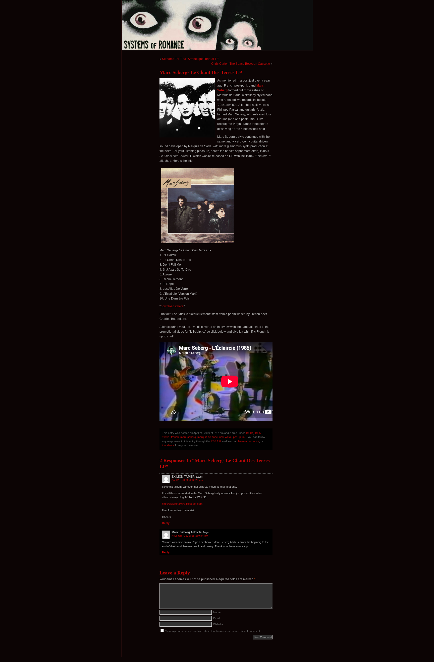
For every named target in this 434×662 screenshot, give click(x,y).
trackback (168, 445)
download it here (172, 306)
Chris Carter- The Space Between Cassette (240, 63)
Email (216, 618)
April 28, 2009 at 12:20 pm (187, 480)
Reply (166, 523)
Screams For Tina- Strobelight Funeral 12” (190, 59)
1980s (249, 432)
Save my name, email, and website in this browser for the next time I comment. (213, 631)
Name (217, 612)
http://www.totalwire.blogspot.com (182, 503)
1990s (166, 436)
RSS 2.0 (216, 441)
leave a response (248, 441)
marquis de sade (207, 436)
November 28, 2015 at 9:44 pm (190, 535)
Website (218, 624)
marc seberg (188, 436)
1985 (258, 432)
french (175, 436)
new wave (225, 436)
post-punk (239, 436)
